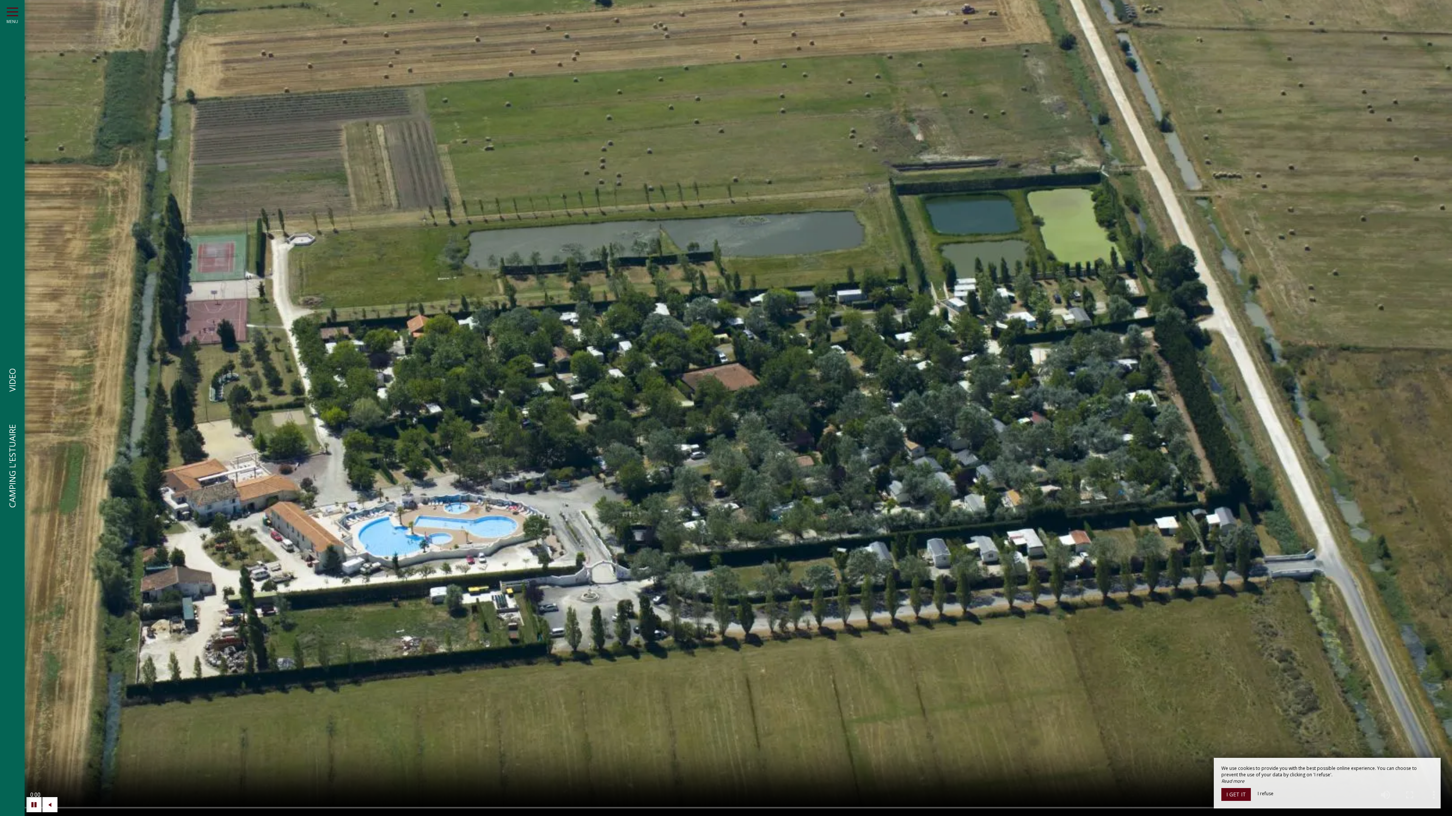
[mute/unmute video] (49, 804)
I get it (1236, 794)
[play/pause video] (34, 804)
